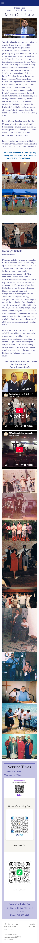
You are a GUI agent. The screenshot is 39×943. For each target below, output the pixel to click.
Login (32, 924)
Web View (31, 927)
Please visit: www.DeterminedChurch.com (19, 9)
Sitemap (15, 924)
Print (8, 924)
